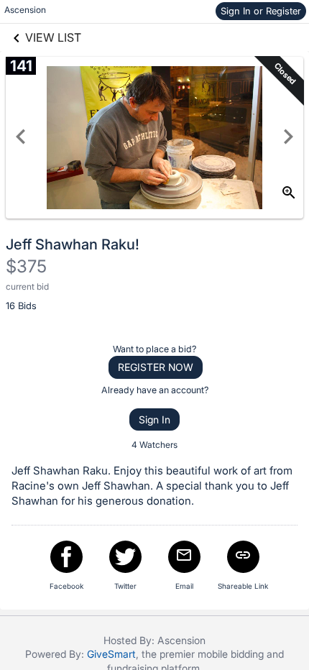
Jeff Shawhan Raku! (72, 244)
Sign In (154, 419)
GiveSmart (111, 654)
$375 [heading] (26, 266)
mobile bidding (231, 654)
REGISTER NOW (155, 367)
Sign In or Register (261, 11)
